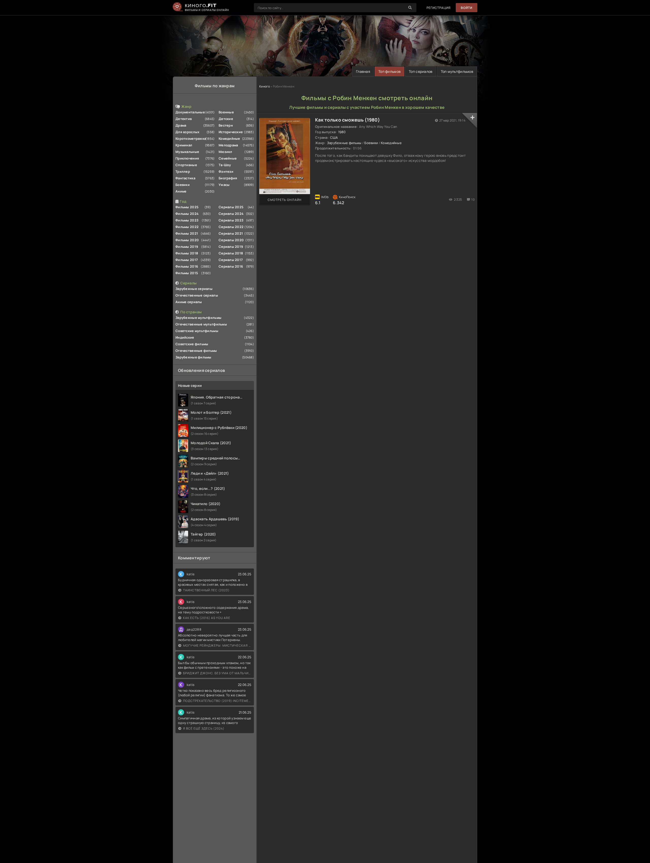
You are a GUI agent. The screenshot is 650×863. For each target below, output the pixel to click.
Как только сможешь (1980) (347, 120)
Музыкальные (187, 151)
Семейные (228, 158)
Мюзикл (225, 151)
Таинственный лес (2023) (206, 590)
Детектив (183, 118)
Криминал (183, 145)
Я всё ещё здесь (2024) (203, 728)
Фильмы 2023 (187, 220)
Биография (228, 178)
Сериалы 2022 (231, 227)
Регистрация (439, 8)
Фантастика (185, 178)
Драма (180, 125)
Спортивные (186, 165)
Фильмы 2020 (187, 240)
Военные (226, 112)
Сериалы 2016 (231, 266)
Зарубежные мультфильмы (198, 317)
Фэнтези (226, 171)
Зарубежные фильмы (193, 357)
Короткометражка (190, 138)
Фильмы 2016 (186, 266)
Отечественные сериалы (196, 295)
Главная (363, 71)
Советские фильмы (191, 344)
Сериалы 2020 (231, 240)
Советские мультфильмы (196, 331)
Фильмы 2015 (186, 273)
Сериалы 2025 (231, 207)
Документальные (190, 112)
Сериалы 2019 (231, 246)
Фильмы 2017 (186, 259)
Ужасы (224, 184)
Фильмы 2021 (186, 233)
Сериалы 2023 (231, 220)
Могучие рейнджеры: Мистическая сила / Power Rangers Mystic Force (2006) (217, 645)
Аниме (180, 191)
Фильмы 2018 (186, 253)
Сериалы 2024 (231, 213)
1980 (342, 132)
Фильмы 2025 (187, 207)
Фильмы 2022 (187, 227)
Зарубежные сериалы (194, 288)
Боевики (182, 184)
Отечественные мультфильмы (201, 324)
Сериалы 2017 (231, 259)
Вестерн (226, 125)
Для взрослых (187, 132)
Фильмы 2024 (187, 213)
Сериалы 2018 (231, 253)
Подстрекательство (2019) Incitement (217, 701)
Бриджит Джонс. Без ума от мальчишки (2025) (217, 673)
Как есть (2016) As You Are (206, 618)
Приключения (187, 158)
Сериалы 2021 (231, 233)
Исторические (231, 132)
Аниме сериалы (188, 302)
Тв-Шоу (225, 165)
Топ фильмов (389, 71)
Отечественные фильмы (196, 350)
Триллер (182, 171)
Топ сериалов (420, 71)
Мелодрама (228, 145)
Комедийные (229, 138)
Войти (466, 8)
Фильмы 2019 (186, 246)
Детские (226, 118)
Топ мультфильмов (457, 71)
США (334, 137)
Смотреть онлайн (285, 200)
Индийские (184, 337)
